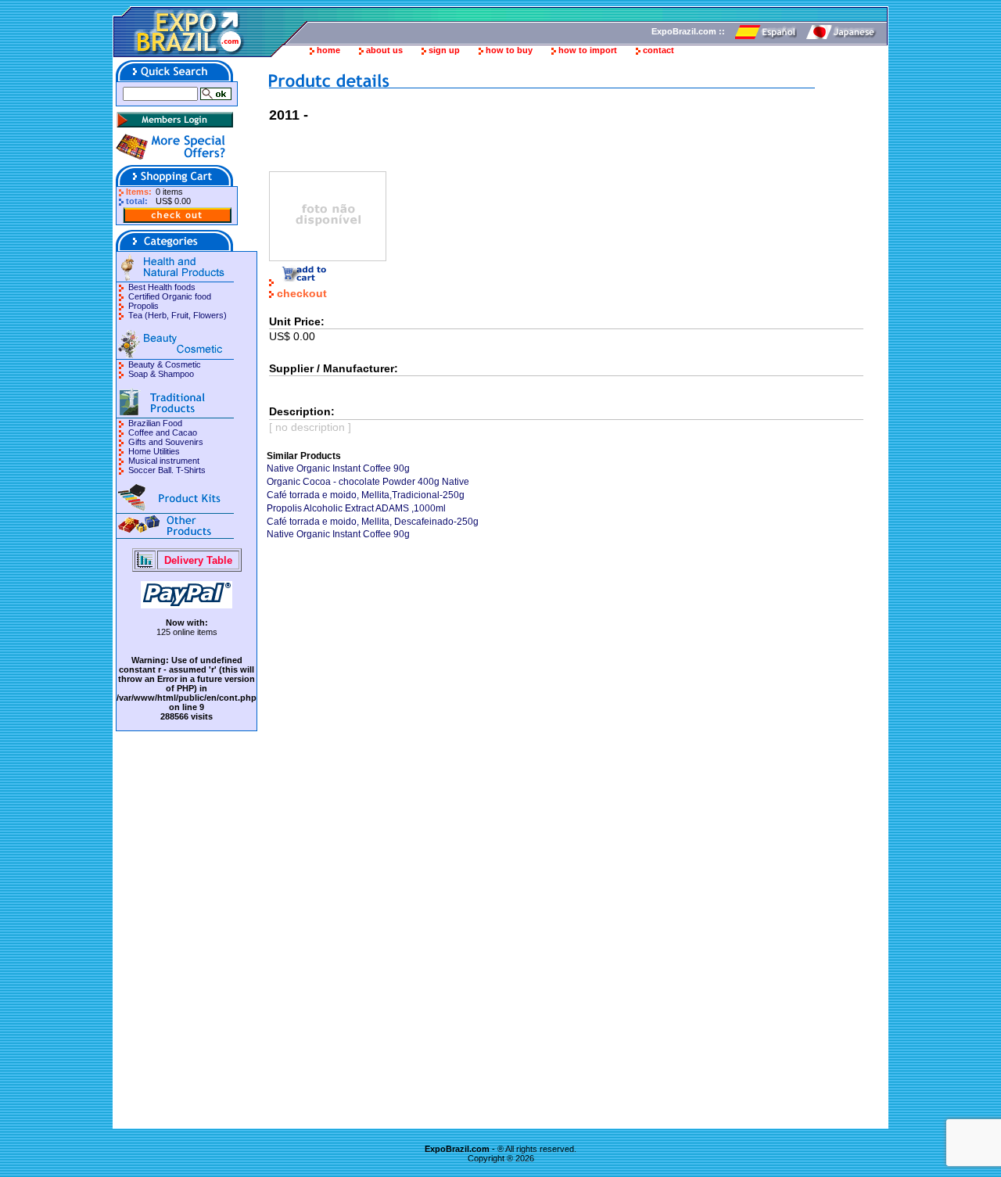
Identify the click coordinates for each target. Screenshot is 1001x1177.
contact (658, 50)
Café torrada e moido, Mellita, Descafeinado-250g (373, 521)
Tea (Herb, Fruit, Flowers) (177, 315)
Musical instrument (163, 460)
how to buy (509, 50)
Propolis (143, 305)
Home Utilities (154, 451)
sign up (444, 50)
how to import (587, 50)
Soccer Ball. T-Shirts (167, 470)
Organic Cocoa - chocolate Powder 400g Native (368, 481)
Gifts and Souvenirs (165, 442)
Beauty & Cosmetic (164, 364)
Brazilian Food (155, 423)
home (328, 50)
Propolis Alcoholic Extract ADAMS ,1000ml (356, 508)
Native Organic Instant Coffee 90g (338, 468)
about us (384, 50)
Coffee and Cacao (162, 432)
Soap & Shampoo (161, 374)
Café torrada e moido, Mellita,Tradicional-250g (366, 495)
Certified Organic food (169, 296)
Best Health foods (162, 287)
